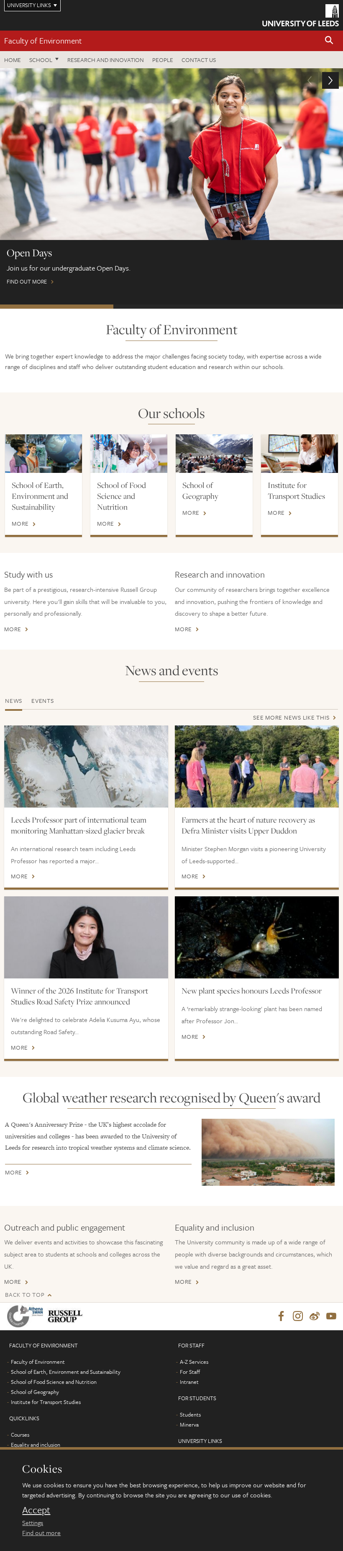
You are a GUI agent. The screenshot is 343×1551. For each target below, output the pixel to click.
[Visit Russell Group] (67, 1316)
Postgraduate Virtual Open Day (170, 307)
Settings (32, 1522)
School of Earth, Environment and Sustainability (40, 496)
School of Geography (200, 490)
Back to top (24, 1294)
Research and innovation (105, 59)
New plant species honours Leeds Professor (252, 990)
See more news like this (291, 717)
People (162, 59)
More (20, 523)
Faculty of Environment (43, 40)
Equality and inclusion (214, 1227)
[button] (329, 40)
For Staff (190, 1372)
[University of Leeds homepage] (300, 15)
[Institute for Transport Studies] (299, 453)
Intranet (189, 1382)
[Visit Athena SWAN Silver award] (27, 1316)
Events (42, 700)
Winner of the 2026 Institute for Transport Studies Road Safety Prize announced (79, 996)
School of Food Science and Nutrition (121, 496)
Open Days (56, 307)
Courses (20, 1434)
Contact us (199, 59)
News (13, 700)
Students (190, 1414)
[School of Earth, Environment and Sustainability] (43, 453)
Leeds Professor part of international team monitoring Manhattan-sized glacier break (78, 825)
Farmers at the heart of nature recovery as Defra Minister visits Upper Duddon (248, 825)
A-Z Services (194, 1361)
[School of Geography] (214, 453)
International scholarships (284, 307)
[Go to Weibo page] (315, 1316)
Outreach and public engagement (64, 1227)
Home (12, 59)
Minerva (189, 1424)
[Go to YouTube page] (331, 1316)
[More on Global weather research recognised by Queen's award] (268, 1152)
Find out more (41, 1532)
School (40, 59)
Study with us (28, 574)
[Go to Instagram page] (298, 1316)
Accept (36, 1510)
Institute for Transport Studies (296, 490)
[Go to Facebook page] (281, 1316)
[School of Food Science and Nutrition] (128, 453)
